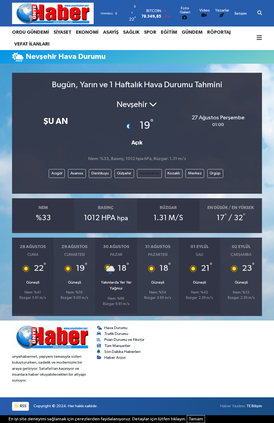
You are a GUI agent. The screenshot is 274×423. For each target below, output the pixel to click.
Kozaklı (174, 173)
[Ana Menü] (259, 38)
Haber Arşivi (114, 358)
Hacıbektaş (149, 173)
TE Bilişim (254, 406)
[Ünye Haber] (53, 13)
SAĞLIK (131, 32)
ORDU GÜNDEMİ (30, 32)
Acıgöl (56, 173)
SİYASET (62, 32)
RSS (22, 406)
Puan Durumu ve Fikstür (124, 340)
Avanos (76, 173)
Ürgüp (215, 173)
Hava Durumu (115, 328)
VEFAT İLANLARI (32, 44)
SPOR (150, 32)
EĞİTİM (169, 32)
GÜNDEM (192, 32)
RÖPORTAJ (219, 32)
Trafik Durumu (116, 334)
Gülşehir (124, 173)
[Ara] (259, 13)
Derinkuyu (100, 173)
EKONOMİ (87, 32)
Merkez (195, 173)
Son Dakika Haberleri (122, 352)
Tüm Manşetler (117, 346)
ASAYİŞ (111, 32)
